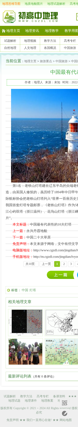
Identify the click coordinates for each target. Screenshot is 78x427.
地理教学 (52, 30)
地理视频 (30, 40)
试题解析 (10, 40)
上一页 (46, 264)
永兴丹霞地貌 (36, 231)
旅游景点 (46, 61)
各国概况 (50, 48)
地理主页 (13, 30)
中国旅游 (70, 48)
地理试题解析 (56, 3)
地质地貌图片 (34, 3)
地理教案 (47, 400)
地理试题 (14, 400)
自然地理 (10, 48)
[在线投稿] (64, 413)
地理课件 (31, 400)
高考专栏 (70, 40)
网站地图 (66, 420)
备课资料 (59, 396)
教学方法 (50, 40)
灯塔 (32, 290)
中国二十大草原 (38, 237)
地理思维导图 (11, 3)
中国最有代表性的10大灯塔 (51, 224)
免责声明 (12, 420)
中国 (25, 290)
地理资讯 (32, 30)
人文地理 (30, 48)
